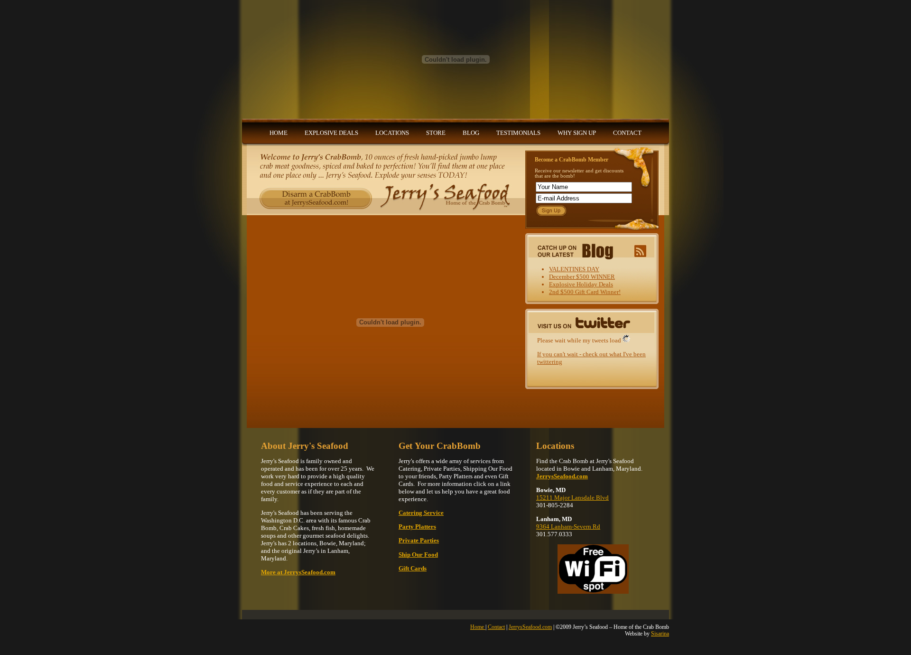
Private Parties (419, 540)
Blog (471, 132)
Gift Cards (413, 568)
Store (436, 132)
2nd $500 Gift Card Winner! (585, 291)
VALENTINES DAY (574, 269)
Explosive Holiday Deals (581, 284)
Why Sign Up (577, 132)
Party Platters (417, 526)
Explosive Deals (331, 132)
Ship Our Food (418, 554)
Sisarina (660, 633)
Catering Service (421, 512)
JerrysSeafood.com (530, 627)
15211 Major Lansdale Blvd (572, 497)
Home (279, 132)
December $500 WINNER (582, 276)
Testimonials (518, 132)
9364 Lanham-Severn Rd (568, 526)
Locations (392, 132)
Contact (627, 132)
